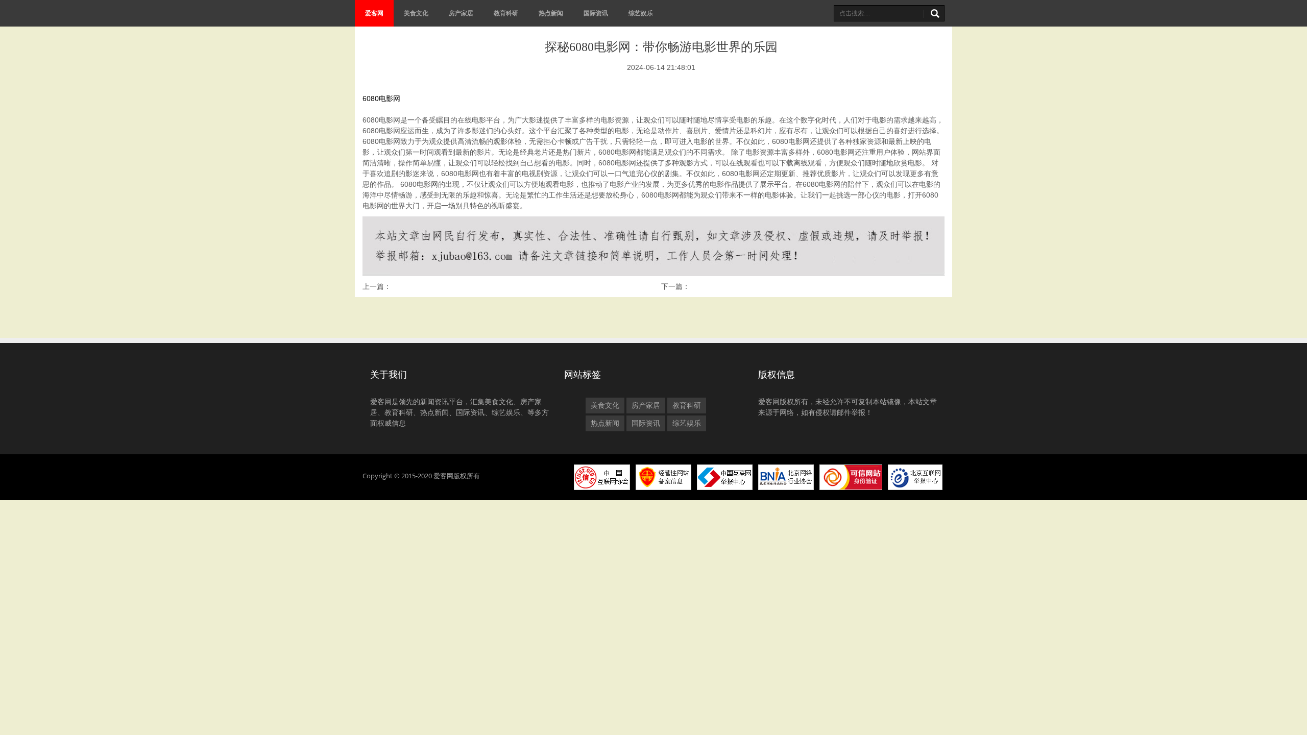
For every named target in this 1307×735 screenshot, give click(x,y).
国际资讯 (596, 13)
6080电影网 (381, 98)
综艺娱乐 (640, 13)
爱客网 (374, 13)
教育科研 (506, 13)
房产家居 (461, 13)
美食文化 (416, 13)
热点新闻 (551, 13)
